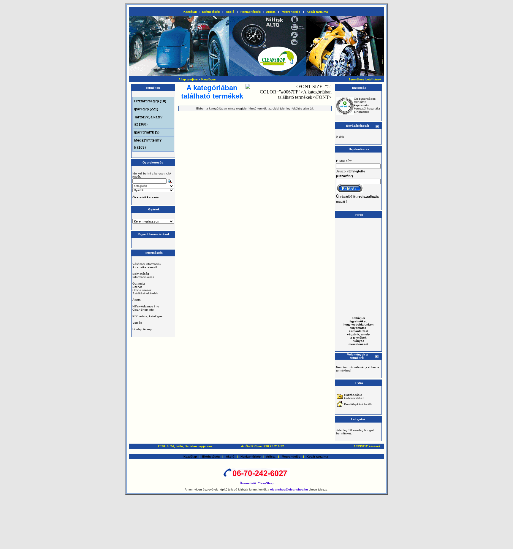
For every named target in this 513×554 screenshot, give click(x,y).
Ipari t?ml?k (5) (146, 132)
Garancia (138, 283)
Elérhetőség (211, 11)
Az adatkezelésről (144, 267)
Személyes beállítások (365, 79)
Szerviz (137, 286)
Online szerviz (141, 290)
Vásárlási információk (146, 264)
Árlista (271, 11)
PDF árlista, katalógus (147, 316)
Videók (137, 322)
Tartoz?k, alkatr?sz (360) (148, 120)
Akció (230, 11)
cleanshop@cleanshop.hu (289, 489)
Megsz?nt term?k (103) (148, 144)
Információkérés (143, 277)
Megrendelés (291, 11)
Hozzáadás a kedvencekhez (354, 396)
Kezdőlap (190, 11)
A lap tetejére (188, 79)
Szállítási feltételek (145, 293)
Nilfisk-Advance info (145, 306)
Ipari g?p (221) (146, 109)
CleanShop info (143, 309)
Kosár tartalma (317, 11)
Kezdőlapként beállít (358, 404)
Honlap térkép (250, 11)
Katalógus (208, 79)
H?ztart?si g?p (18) (150, 101)
